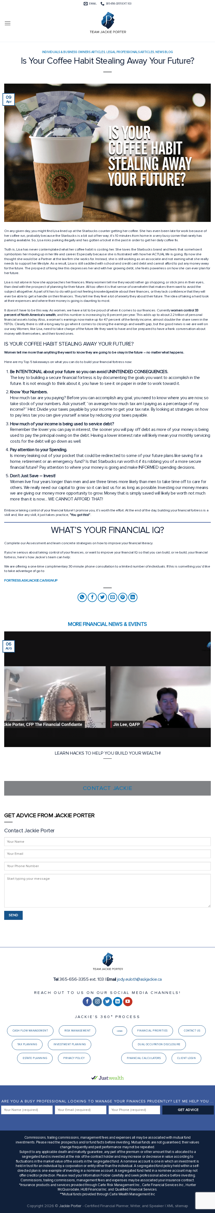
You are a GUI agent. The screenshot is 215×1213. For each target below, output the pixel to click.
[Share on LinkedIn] (132, 597)
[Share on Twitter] (102, 597)
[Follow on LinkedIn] (117, 1002)
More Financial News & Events (107, 624)
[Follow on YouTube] (127, 1002)
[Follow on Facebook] (87, 1002)
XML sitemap (177, 1205)
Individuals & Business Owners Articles (73, 52)
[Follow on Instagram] (97, 1002)
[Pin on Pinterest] (122, 597)
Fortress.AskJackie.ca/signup (31, 580)
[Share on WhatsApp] (82, 597)
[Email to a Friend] (112, 597)
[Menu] (7, 23)
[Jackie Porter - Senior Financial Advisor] (107, 23)
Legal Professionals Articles (130, 52)
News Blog (164, 52)
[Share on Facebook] (92, 597)
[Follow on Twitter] (107, 1002)
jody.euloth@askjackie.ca (139, 979)
